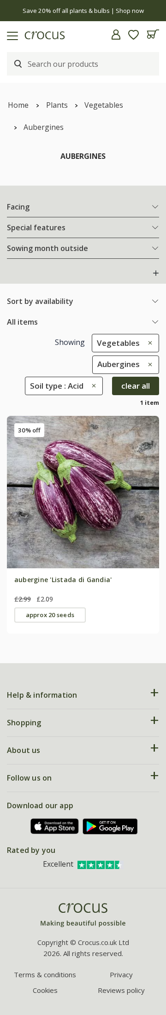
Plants (57, 105)
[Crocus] (83, 915)
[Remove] (148, 343)
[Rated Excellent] (100, 863)
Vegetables (103, 105)
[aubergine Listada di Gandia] (83, 492)
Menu (10, 34)
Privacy (121, 974)
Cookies (45, 990)
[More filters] (156, 273)
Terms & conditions (45, 974)
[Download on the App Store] (55, 826)
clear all (135, 385)
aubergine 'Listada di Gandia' (63, 579)
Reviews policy (121, 990)
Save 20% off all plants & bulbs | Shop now (83, 10)
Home (18, 105)
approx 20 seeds (50, 615)
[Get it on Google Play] (110, 826)
